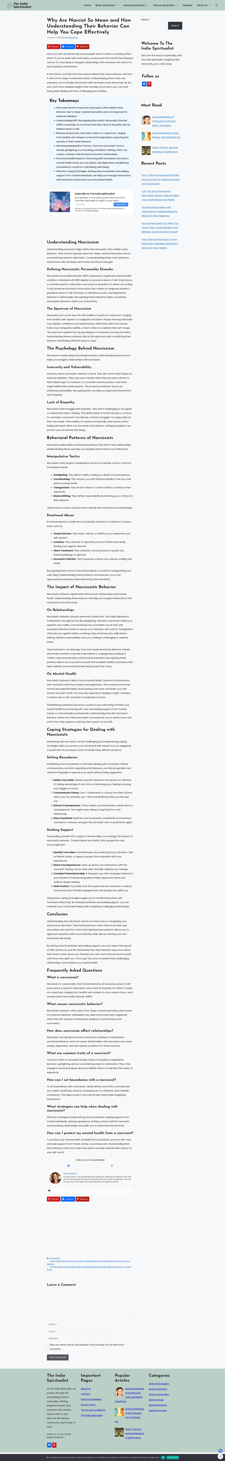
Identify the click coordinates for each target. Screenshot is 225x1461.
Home (87, 5)
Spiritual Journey (158, 1410)
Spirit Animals (156, 1399)
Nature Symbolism (164, 5)
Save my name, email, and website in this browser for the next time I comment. (87, 1347)
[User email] (49, 1190)
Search (145, 19)
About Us (202, 5)
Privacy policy (173, 1457)
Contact (85, 1394)
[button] (216, 5)
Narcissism (55, 1258)
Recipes (187, 5)
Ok (163, 1457)
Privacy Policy (88, 1404)
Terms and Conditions (93, 1410)
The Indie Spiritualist (92, 1415)
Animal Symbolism (134, 5)
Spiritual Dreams (158, 1405)
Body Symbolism (105, 5)
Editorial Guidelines (91, 1399)
